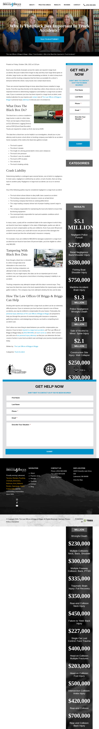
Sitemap (61, 519)
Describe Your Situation (80, 118)
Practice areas (45, 5)
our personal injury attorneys (26, 335)
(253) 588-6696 (91, 5)
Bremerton (16, 481)
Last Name (79, 97)
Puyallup (22, 478)
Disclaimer (15, 522)
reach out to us (41, 333)
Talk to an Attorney (49, 39)
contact (34, 97)
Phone (78, 103)
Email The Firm (56, 477)
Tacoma (9, 478)
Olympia (15, 478)
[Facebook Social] (17, 503)
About (31, 5)
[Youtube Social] (17, 506)
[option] (16, 369)
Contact (77, 5)
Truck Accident (20, 352)
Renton (8, 486)
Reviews (67, 5)
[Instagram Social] (17, 500)
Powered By (79, 520)
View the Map (78, 480)
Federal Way (10, 489)
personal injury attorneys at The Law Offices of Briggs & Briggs (27, 314)
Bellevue (9, 483)
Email (77, 110)
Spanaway (15, 486)
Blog (32, 486)
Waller (22, 486)
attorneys (26, 100)
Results (57, 5)
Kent (14, 483)
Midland (20, 483)
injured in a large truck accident (33, 330)
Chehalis (9, 481)
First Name (79, 90)
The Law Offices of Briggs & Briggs (26, 346)
